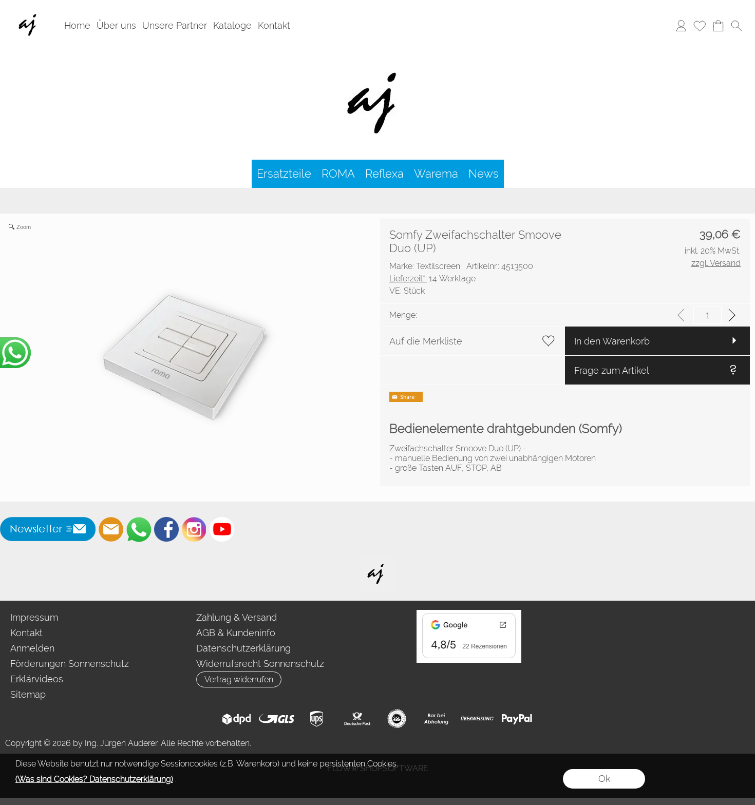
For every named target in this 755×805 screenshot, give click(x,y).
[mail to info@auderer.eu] (111, 529)
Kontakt (274, 26)
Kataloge (232, 26)
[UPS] (316, 719)
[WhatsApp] (139, 529)
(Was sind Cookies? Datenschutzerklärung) (94, 779)
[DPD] (236, 719)
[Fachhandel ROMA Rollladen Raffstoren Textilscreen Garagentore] (378, 56)
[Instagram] (194, 529)
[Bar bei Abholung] (437, 719)
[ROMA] (338, 174)
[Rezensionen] (469, 614)
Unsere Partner (174, 26)
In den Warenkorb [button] (612, 341)
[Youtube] (222, 529)
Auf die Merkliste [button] (425, 341)
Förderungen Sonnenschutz (69, 663)
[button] (736, 26)
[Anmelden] (681, 26)
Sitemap (28, 694)
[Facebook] (166, 529)
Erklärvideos (36, 679)
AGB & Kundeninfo (235, 632)
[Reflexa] (384, 174)
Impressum (34, 617)
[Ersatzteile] (284, 174)
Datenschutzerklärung (243, 648)
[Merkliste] (699, 26)
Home (77, 26)
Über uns (116, 26)
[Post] (356, 719)
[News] (483, 174)
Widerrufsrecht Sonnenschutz (260, 663)
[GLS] (276, 719)
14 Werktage (432, 278)
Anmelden (32, 648)
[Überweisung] (477, 719)
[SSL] (397, 719)
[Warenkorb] (718, 26)
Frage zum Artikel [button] (611, 370)
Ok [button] (604, 778)
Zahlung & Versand (236, 617)
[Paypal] (517, 719)
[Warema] (436, 174)
